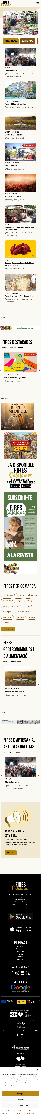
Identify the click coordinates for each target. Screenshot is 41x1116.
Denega (20, 1100)
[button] (38, 1070)
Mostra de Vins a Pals (13, 135)
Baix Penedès (7, 617)
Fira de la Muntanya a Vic (15, 378)
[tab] (11, 41)
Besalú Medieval (11, 166)
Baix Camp (15, 606)
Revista (20, 954)
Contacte (20, 959)
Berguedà (32, 617)
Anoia (28, 601)
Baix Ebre (27, 606)
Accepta (20, 1094)
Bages (5, 606)
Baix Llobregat (22, 612)
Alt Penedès (7, 601)
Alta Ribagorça (8, 595)
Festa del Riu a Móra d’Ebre (15, 104)
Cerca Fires (20, 946)
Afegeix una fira (20, 949)
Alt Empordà (32, 595)
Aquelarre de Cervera (13, 197)
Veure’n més (8, 629)
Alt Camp (20, 595)
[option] (20, 367)
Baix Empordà (7, 612)
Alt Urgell (18, 601)
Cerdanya (6, 623)
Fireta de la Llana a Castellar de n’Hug (19, 296)
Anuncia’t (10, 852)
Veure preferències (20, 1105)
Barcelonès (20, 617)
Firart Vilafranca (11, 71)
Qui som (20, 957)
